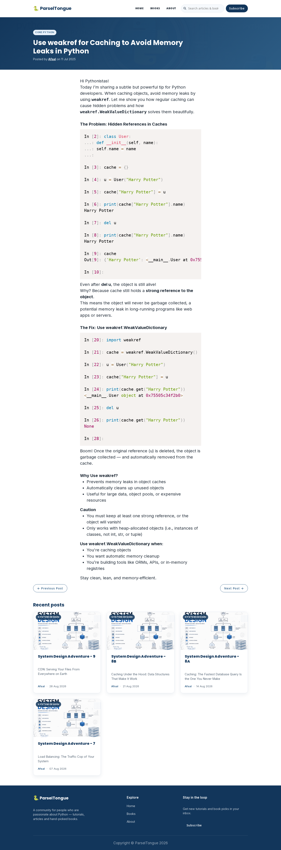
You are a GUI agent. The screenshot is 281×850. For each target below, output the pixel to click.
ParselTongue (52, 8)
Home (139, 8)
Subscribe (237, 8)
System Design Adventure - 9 (66, 656)
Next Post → (234, 588)
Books (155, 8)
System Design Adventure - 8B (138, 659)
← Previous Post (50, 588)
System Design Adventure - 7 (66, 743)
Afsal (52, 59)
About (171, 8)
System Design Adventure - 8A (212, 659)
